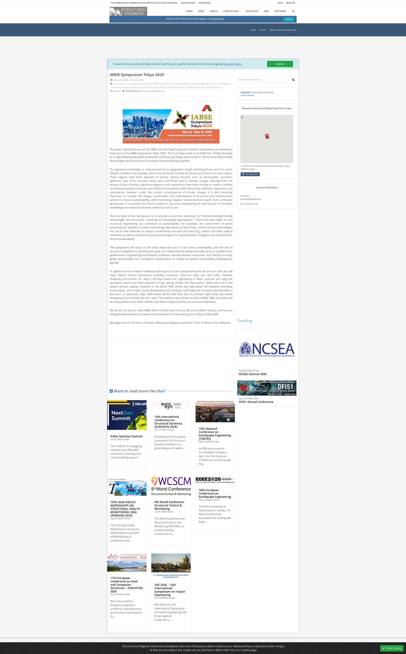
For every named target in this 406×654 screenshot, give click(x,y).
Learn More (235, 64)
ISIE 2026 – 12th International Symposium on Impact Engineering (169, 590)
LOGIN (280, 3)
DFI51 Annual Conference (256, 402)
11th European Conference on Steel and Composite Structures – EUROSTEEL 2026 (126, 584)
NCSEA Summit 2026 (252, 374)
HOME (189, 11)
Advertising (205, 3)
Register (280, 63)
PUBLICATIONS (231, 11)
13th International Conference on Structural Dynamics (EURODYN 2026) (168, 422)
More (289, 19)
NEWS (201, 11)
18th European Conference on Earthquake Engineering (215, 493)
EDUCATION (252, 11)
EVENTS (214, 11)
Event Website (247, 95)
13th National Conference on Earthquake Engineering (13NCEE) (215, 433)
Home (253, 30)
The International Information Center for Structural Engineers (144, 3)
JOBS (266, 11)
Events (263, 30)
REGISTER (290, 3)
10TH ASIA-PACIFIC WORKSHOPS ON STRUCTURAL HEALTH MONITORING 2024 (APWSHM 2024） (125, 508)
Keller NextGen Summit (126, 436)
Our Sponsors (188, 3)
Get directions (251, 174)
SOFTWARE (280, 11)
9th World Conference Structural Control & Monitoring (169, 505)
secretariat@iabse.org (251, 199)
